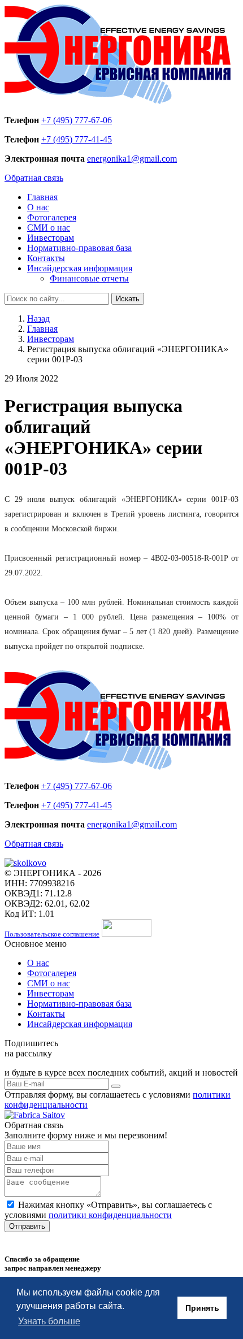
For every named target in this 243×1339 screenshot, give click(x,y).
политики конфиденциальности (110, 1215)
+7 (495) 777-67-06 (76, 120)
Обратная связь (34, 178)
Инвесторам (50, 237)
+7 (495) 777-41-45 (76, 139)
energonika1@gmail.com (132, 158)
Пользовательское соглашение (52, 934)
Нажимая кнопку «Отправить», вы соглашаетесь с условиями (108, 1210)
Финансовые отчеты (89, 278)
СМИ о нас (48, 227)
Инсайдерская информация (79, 268)
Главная (42, 197)
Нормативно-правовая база (79, 248)
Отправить (27, 1226)
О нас (38, 207)
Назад (38, 318)
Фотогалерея (51, 217)
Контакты (46, 258)
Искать (128, 298)
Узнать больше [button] (49, 1321)
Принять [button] (202, 1307)
